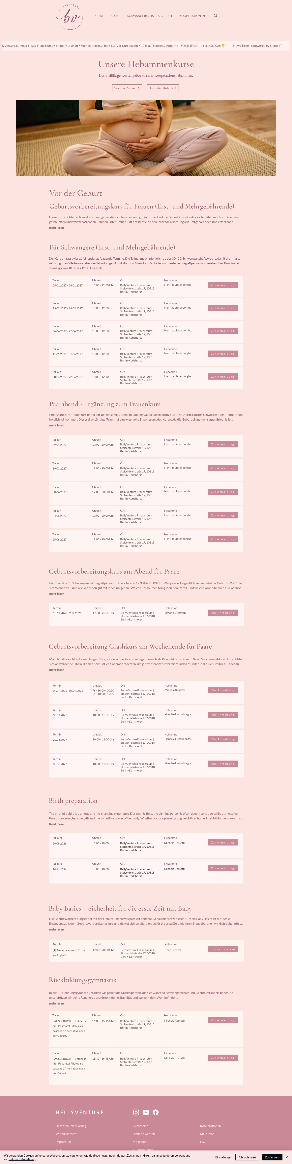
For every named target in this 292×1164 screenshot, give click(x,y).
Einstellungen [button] (223, 1157)
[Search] (216, 16)
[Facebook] (156, 1112)
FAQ (203, 1142)
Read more (56, 824)
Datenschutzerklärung (71, 1126)
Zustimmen (272, 1157)
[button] (115, 15)
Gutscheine (140, 1126)
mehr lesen (56, 227)
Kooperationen (210, 1126)
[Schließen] (287, 1157)
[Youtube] (146, 1112)
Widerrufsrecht (66, 1134)
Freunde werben (143, 1134)
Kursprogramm (142, 1149)
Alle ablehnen (247, 1157)
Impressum (63, 1142)
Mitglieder (139, 1142)
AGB (59, 1149)
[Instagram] (136, 1112)
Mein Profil (207, 1134)
